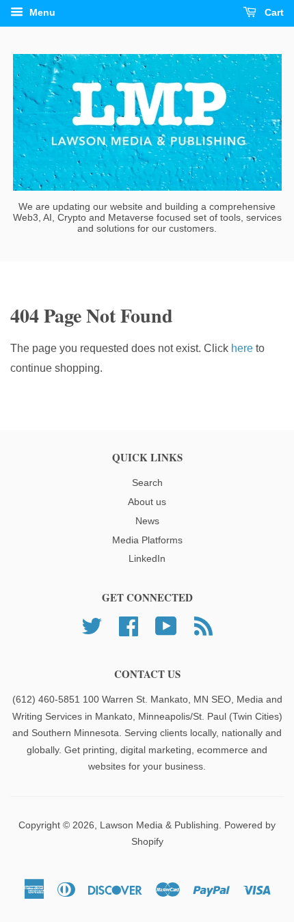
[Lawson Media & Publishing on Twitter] (91, 625)
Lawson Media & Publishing (159, 825)
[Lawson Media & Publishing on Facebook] (128, 625)
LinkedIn (147, 559)
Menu (41, 12)
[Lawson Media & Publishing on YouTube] (166, 625)
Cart (273, 12)
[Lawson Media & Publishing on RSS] (203, 625)
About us (147, 502)
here (242, 348)
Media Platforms (147, 540)
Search (147, 483)
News (147, 521)
